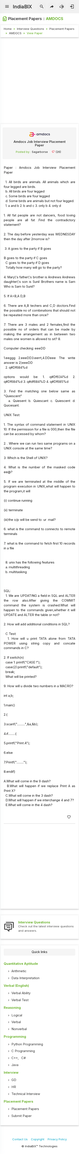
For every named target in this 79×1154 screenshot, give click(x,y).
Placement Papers (61, 28)
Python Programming (27, 1044)
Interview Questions (30, 28)
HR (13, 1087)
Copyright (37, 1139)
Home (8, 28)
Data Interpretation (25, 978)
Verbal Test (20, 1000)
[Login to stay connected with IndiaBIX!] (72, 7)
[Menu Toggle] (7, 7)
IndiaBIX (22, 6)
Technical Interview (25, 1094)
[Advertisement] (39, 81)
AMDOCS (15, 33)
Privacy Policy (57, 1139)
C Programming (23, 1051)
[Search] (42, 7)
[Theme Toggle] (62, 7)
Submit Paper (21, 1116)
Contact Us (20, 1139)
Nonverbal (19, 1029)
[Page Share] (52, 7)
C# (23, 1058)
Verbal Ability (21, 993)
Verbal (16, 1022)
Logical (16, 1015)
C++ (14, 1058)
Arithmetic (18, 971)
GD (13, 1080)
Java (14, 1065)
